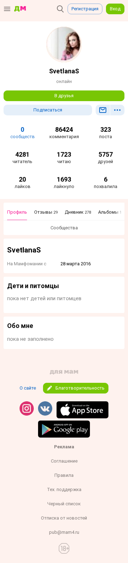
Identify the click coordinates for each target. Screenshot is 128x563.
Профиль (17, 212)
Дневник (78, 212)
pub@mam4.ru (64, 532)
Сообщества (64, 227)
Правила (64, 475)
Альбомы (110, 212)
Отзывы (46, 212)
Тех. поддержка (64, 489)
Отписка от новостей (64, 518)
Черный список (64, 503)
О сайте (28, 388)
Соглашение (64, 461)
